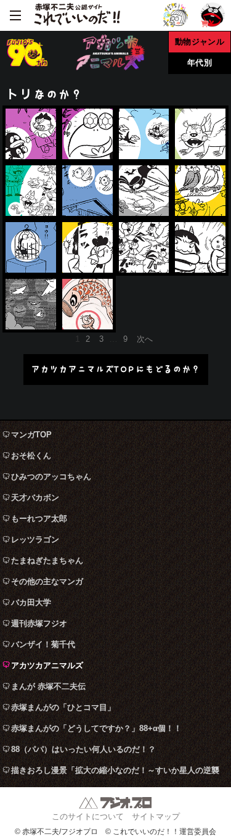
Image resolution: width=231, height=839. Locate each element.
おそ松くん (31, 455)
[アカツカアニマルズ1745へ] (87, 304)
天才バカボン (35, 497)
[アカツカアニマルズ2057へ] (30, 133)
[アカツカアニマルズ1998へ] (30, 190)
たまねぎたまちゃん (47, 560)
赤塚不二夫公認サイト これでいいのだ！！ (77, 15)
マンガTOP (31, 434)
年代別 (199, 62)
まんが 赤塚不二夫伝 (48, 686)
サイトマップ (156, 816)
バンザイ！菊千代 (43, 644)
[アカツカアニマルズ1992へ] (87, 133)
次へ (145, 339)
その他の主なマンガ (47, 581)
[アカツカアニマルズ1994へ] (200, 133)
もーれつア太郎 (39, 518)
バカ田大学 (31, 602)
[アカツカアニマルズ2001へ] (87, 190)
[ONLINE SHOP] (212, 14)
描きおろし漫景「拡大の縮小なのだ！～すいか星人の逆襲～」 (115, 773)
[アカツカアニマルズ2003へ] (144, 190)
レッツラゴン (35, 539)
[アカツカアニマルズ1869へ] (87, 247)
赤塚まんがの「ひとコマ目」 (63, 707)
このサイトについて (88, 816)
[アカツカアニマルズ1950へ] (30, 247)
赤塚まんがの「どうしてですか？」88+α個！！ (96, 728)
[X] (175, 14)
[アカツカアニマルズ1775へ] (30, 304)
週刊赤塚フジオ (39, 623)
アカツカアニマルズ (47, 665)
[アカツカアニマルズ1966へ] (200, 190)
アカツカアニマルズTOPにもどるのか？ (115, 369)
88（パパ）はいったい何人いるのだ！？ (83, 749)
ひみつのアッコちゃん (51, 476)
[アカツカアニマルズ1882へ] (200, 247)
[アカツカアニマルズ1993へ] (144, 133)
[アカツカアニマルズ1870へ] (144, 247)
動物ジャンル (199, 41)
